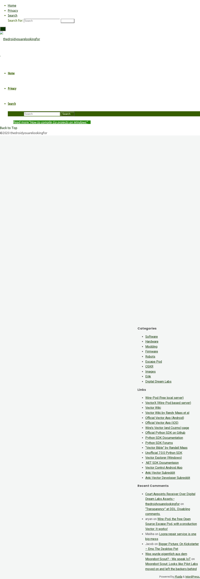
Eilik (148, 376)
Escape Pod (153, 361)
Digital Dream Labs (158, 381)
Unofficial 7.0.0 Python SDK (163, 453)
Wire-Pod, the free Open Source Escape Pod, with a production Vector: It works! (171, 524)
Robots (150, 356)
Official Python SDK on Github (165, 433)
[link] (12, 15)
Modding (151, 346)
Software (151, 336)
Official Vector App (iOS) (161, 423)
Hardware (151, 341)
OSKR (149, 366)
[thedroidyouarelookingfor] (20, 39)
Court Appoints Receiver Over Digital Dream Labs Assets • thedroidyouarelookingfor (170, 499)
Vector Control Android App (163, 467)
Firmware (151, 351)
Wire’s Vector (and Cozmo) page (167, 428)
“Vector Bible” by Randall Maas (166, 448)
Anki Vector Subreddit (160, 473)
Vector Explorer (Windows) (163, 458)
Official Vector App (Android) (164, 418)
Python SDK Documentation (164, 438)
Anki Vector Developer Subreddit (167, 478)
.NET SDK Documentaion (162, 463)
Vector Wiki (153, 408)
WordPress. (192, 576)
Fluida (178, 576)
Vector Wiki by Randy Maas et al (167, 413)
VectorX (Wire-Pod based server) (168, 403)
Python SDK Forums (159, 443)
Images (150, 371)
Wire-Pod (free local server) (164, 398)
